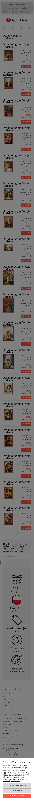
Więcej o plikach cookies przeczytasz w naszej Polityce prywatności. (15, 780)
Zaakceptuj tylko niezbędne (17, 785)
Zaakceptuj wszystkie (17, 795)
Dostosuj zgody (17, 790)
